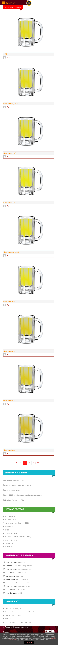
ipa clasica (9, 543)
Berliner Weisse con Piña (14, 500)
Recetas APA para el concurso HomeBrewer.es (23, 612)
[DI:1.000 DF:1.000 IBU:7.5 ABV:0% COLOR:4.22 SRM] (28, 230)
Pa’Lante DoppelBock (23, 566)
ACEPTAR (29, 643)
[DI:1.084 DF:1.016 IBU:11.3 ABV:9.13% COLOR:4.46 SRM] (28, 32)
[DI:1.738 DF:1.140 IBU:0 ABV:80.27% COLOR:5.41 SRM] (28, 379)
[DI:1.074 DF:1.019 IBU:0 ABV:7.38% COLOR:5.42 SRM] (28, 329)
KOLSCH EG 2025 (19, 573)
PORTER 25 (9, 526)
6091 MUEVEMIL (24, 586)
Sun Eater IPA (10, 516)
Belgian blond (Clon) (24, 579)
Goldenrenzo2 (9, 153)
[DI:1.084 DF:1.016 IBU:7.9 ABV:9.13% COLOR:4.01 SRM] (28, 181)
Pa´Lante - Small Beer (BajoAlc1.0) (18, 537)
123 (5, 54)
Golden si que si (10, 103)
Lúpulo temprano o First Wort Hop (18, 622)
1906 (20, 593)
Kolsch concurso (24, 569)
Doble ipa (19, 576)
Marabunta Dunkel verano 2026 (17, 523)
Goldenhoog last (11, 252)
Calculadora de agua (13, 608)
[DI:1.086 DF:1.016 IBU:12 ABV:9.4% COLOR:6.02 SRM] (28, 428)
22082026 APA (11, 533)
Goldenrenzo (9, 203)
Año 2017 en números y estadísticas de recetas (23, 495)
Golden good (9, 301)
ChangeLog (7, 632)
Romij (9, 58)
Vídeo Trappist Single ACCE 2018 (18, 485)
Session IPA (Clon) (11, 540)
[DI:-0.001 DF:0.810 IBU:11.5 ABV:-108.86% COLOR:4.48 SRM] (28, 82)
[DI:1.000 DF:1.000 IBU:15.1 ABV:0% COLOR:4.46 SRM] (28, 131)
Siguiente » (37, 463)
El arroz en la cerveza (13, 615)
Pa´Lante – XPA (10, 520)
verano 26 (21, 562)
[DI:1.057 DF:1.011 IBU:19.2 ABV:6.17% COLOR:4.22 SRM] (28, 280)
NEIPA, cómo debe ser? (14, 490)
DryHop (8, 619)
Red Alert (8, 547)
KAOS (7, 530)
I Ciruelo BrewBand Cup (14, 480)
